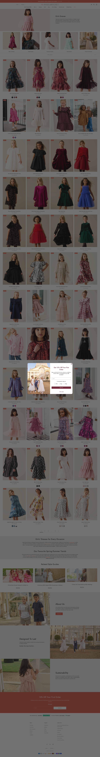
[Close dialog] (71, 364)
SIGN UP (61, 387)
